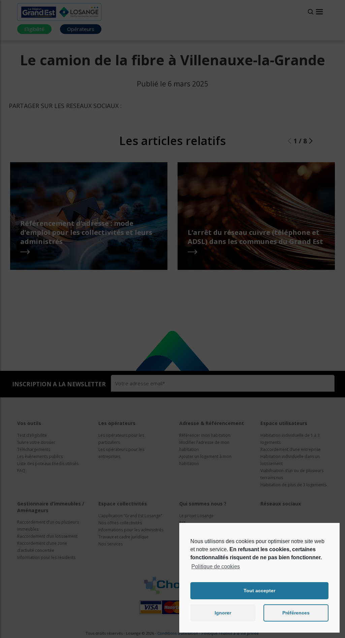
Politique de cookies (215, 566)
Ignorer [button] (223, 612)
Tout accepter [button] (259, 590)
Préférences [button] (296, 612)
